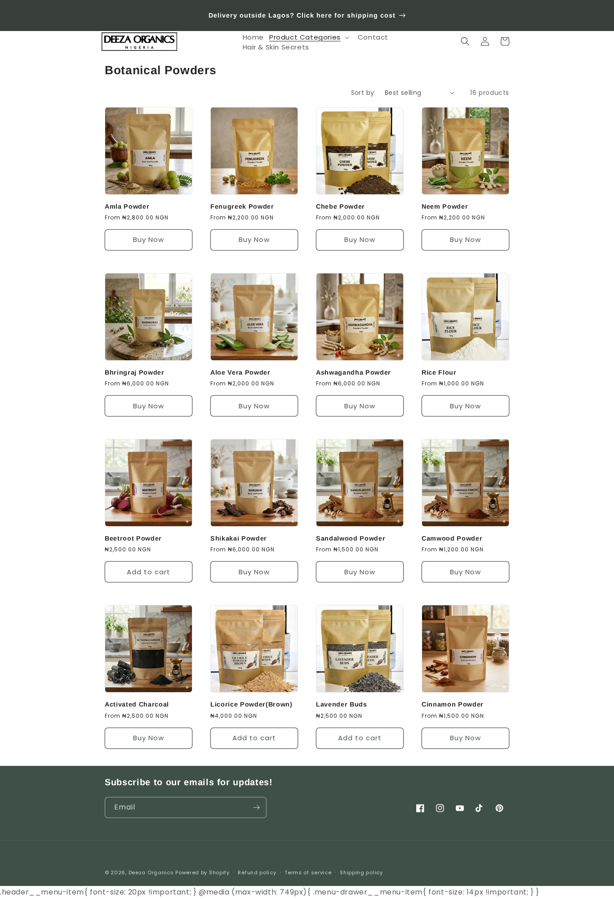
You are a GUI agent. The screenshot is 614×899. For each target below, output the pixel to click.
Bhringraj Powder (135, 372)
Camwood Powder (452, 538)
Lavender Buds (341, 704)
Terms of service (308, 872)
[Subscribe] (256, 807)
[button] (311, 37)
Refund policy (257, 872)
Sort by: (363, 92)
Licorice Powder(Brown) (251, 704)
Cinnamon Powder (453, 704)
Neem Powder (445, 206)
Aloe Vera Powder (240, 372)
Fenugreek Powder (242, 206)
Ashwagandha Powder (353, 372)
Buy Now (148, 239)
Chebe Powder (340, 206)
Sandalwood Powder (350, 538)
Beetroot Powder (133, 538)
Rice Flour (439, 372)
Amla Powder (127, 206)
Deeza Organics (151, 872)
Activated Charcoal (137, 704)
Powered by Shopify (202, 872)
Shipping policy (361, 872)
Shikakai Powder (238, 538)
